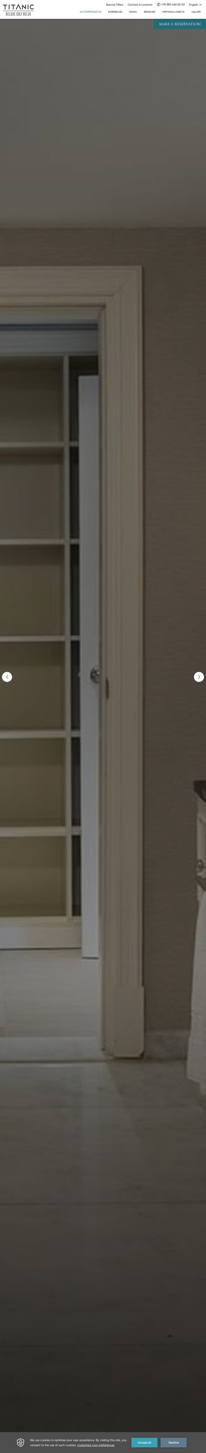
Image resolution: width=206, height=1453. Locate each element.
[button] (7, 677)
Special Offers (114, 4)
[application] (103, 1442)
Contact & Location (140, 4)
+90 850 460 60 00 (173, 4)
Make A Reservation (180, 24)
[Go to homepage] (18, 9)
